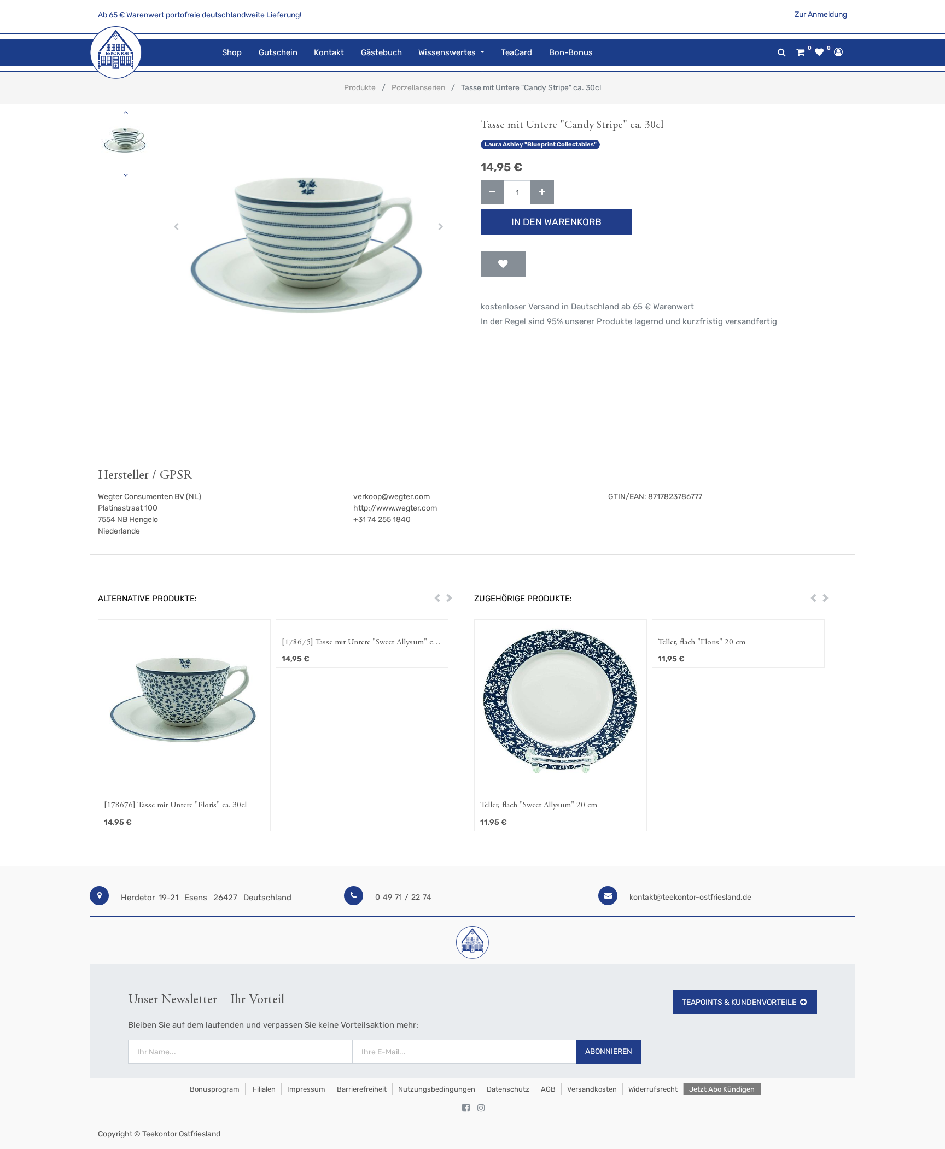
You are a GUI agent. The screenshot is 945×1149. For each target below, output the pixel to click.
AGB (548, 1089)
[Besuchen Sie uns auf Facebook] (465, 1108)
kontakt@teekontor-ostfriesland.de (690, 897)
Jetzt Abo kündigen (722, 1089)
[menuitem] (232, 53)
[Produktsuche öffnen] (782, 52)
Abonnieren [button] (608, 1051)
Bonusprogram (214, 1089)
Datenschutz (508, 1089)
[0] (800, 52)
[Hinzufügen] (542, 192)
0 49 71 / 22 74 (403, 897)
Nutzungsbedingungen (436, 1089)
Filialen (263, 1089)
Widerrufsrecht (653, 1089)
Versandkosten (592, 1089)
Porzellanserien (418, 87)
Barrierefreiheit (362, 1089)
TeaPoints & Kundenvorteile (739, 1002)
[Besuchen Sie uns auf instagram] (481, 1108)
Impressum (306, 1089)
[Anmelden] (838, 52)
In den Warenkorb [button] (556, 221)
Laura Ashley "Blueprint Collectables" (541, 144)
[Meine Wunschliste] (819, 52)
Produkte (360, 87)
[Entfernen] (492, 192)
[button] (176, 227)
